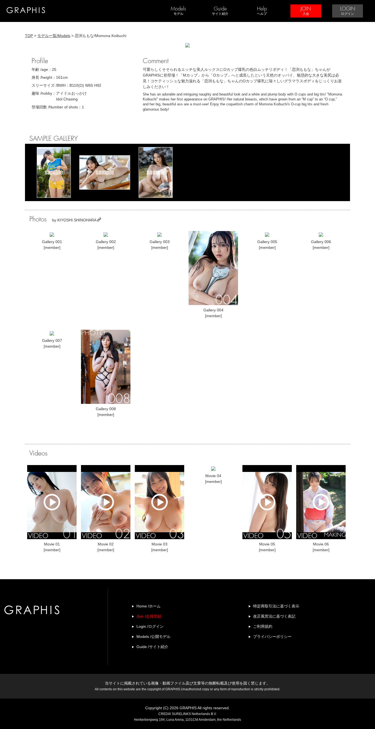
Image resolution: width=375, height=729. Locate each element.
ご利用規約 (262, 626)
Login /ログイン (150, 626)
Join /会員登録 (148, 616)
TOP (29, 35)
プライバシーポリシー (272, 636)
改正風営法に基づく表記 (274, 616)
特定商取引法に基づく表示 (276, 606)
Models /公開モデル (153, 636)
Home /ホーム (148, 606)
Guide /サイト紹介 (152, 646)
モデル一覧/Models (53, 35)
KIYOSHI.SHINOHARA (77, 220)
